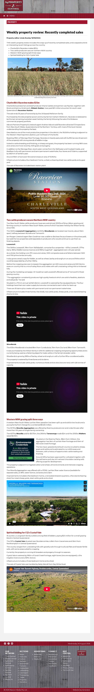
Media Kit (37, 659)
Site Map (66, 665)
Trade (22, 677)
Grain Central (10, 656)
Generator (86, 690)
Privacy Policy (68, 668)
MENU (12, 16)
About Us (9, 679)
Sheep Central (11, 659)
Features (23, 657)
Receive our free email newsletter (53, 656)
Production (24, 668)
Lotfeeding (24, 670)
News (22, 654)
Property (23, 680)
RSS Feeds (52, 664)
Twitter (51, 661)
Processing (24, 675)
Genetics (23, 682)
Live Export (24, 673)
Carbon (23, 659)
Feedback (52, 666)
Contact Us (67, 659)
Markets (23, 661)
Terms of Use (68, 670)
